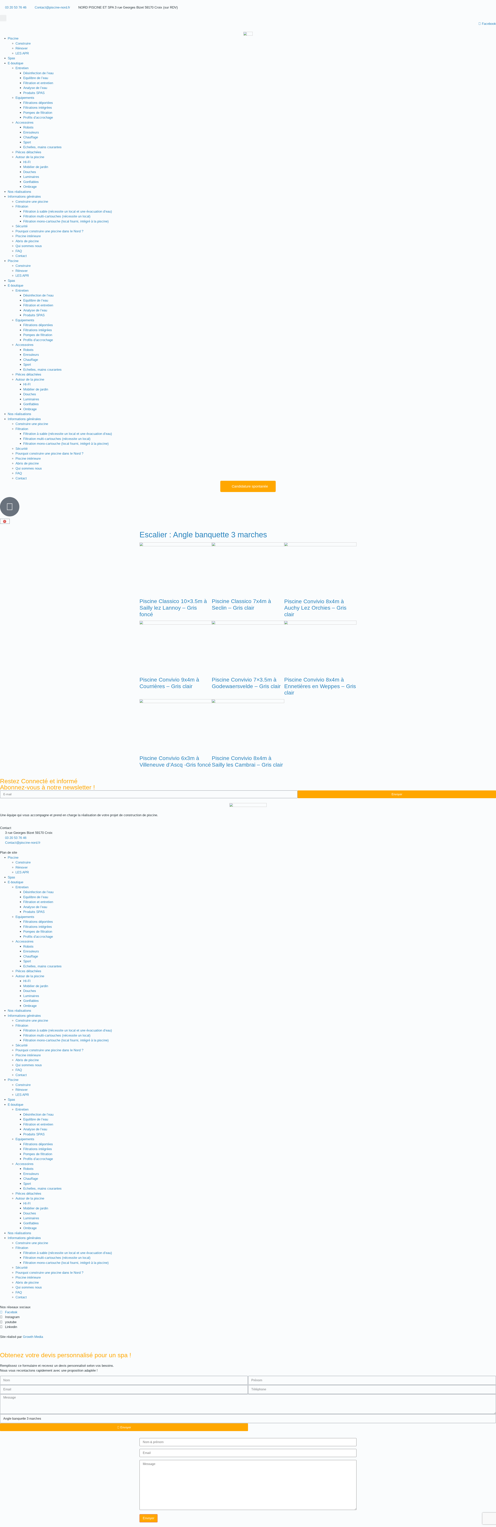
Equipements (25, 98)
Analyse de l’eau (35, 88)
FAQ (19, 251)
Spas (11, 58)
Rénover (22, 48)
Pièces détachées (28, 152)
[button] (3, 18)
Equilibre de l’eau (35, 78)
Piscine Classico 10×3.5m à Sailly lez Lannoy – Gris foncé (173, 607)
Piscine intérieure (28, 236)
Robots (28, 127)
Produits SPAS (34, 93)
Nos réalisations (19, 192)
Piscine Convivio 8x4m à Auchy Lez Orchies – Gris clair (315, 607)
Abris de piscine (27, 241)
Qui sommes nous (29, 246)
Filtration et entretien (38, 83)
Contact (21, 256)
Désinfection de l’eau (38, 73)
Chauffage (30, 137)
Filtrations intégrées (37, 107)
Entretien (22, 68)
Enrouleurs (31, 132)
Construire (23, 43)
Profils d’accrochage (38, 117)
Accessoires (25, 122)
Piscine (13, 38)
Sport (27, 142)
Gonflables (31, 182)
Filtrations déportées (38, 103)
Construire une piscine (32, 201)
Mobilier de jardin (35, 167)
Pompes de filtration (37, 113)
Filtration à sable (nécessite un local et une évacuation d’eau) (67, 211)
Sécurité (22, 226)
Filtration (22, 206)
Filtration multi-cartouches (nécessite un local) (56, 216)
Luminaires (31, 177)
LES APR (22, 53)
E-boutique (15, 63)
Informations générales (24, 196)
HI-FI (27, 162)
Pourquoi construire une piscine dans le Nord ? (49, 231)
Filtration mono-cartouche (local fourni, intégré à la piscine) (66, 221)
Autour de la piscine (30, 157)
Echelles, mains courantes (42, 147)
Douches (29, 172)
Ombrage (30, 187)
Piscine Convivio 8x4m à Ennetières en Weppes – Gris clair (320, 686)
